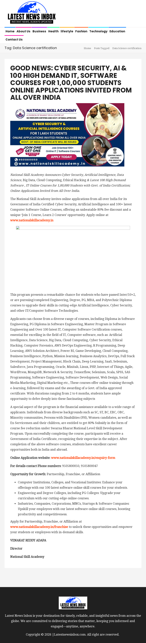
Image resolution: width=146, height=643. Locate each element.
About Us (23, 31)
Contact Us (14, 39)
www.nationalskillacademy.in (31, 220)
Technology (98, 31)
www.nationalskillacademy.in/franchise (39, 527)
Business (39, 31)
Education (117, 31)
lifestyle (67, 31)
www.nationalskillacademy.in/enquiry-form (83, 458)
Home (10, 31)
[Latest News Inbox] (32, 14)
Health (53, 31)
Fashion (81, 31)
